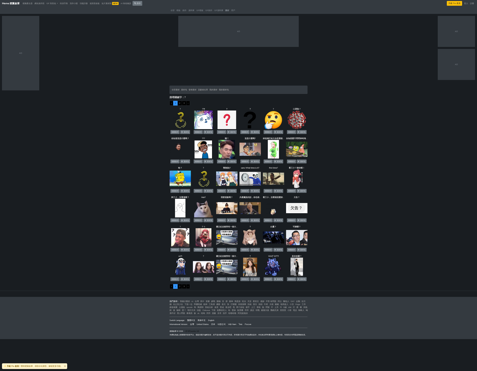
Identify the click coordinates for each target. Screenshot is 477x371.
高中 (202, 301)
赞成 (222, 307)
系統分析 (209, 307)
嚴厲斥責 (265, 310)
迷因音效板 (95, 3)
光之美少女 (178, 304)
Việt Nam (232, 324)
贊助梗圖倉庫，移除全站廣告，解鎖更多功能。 (33, 366)
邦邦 (208, 313)
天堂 (249, 301)
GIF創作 (208, 10)
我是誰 (237, 301)
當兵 (255, 304)
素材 (227, 10)
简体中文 (202, 320)
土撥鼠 (182, 307)
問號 (268, 307)
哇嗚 (203, 313)
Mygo (297, 304)
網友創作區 (39, 3)
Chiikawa (206, 310)
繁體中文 (191, 320)
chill (289, 307)
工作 (304, 304)
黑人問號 (181, 313)
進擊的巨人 (222, 310)
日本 (213, 324)
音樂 (208, 301)
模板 (178, 10)
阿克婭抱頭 (243, 313)
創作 (184, 10)
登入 (466, 3)
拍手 (225, 313)
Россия (248, 324)
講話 (252, 310)
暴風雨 (189, 313)
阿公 (280, 301)
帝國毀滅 (198, 304)
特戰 (258, 310)
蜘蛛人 (301, 310)
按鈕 (260, 304)
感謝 (262, 301)
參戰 (213, 301)
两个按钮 (240, 307)
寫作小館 (74, 3)
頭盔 (199, 310)
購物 (219, 301)
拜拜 (247, 310)
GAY (293, 301)
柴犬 (224, 304)
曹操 (234, 310)
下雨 (213, 310)
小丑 (292, 304)
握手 (248, 307)
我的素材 (213, 89)
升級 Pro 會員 (454, 3)
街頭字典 (64, 3)
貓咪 (178, 310)
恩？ (184, 310)
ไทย (240, 324)
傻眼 (218, 304)
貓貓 (277, 304)
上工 (253, 307)
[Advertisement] (238, 66)
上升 (276, 307)
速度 (216, 307)
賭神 (231, 301)
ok (198, 313)
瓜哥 (219, 313)
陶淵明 (200, 307)
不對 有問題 (271, 301)
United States (203, 324)
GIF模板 (199, 10)
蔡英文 (256, 301)
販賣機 (240, 310)
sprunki (189, 307)
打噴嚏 (234, 304)
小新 (289, 310)
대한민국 (222, 324)
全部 (173, 10)
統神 (205, 304)
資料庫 (191, 10)
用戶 (233, 10)
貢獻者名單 (203, 89)
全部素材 (176, 89)
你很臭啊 (242, 304)
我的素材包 (224, 89)
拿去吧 (228, 307)
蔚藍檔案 (174, 307)
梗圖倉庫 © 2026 (176, 331)
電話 (295, 310)
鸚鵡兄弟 (274, 310)
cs (192, 301)
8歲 (285, 307)
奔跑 (305, 307)
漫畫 (214, 313)
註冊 (472, 3)
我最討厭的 (185, 301)
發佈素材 (193, 89)
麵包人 (286, 301)
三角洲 (212, 304)
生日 (303, 301)
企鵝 (298, 301)
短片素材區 (110, 3)
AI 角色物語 (126, 3)
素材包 (184, 89)
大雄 (271, 304)
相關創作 (175, 132)
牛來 (266, 304)
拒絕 (250, 304)
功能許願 (84, 3)
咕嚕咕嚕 (232, 313)
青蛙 (259, 307)
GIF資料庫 (218, 10)
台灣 (197, 301)
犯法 (244, 301)
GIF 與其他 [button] (51, 3)
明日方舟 (191, 310)
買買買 (283, 310)
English (211, 320)
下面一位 (188, 304)
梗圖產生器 (28, 3)
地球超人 (284, 304)
